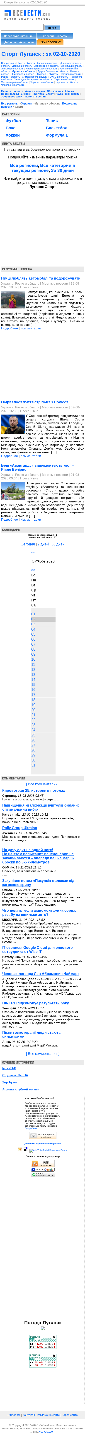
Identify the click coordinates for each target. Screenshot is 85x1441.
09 (33, 654)
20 (33, 710)
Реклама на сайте (48, 1415)
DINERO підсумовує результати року (35, 1003)
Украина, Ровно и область (20, 283)
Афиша (69, 91)
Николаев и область (24, 74)
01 (33, 614)
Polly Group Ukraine (19, 828)
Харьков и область (48, 63)
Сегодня (28, 544)
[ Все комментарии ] (42, 784)
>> (33, 570)
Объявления (55, 91)
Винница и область (72, 65)
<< (33, 553)
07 (33, 644)
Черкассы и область (42, 82)
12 (33, 670)
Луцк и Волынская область (53, 71)
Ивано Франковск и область (42, 68)
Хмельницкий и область (15, 82)
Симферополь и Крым (35, 76)
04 (33, 629)
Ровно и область (11, 76)
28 (33, 750)
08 (33, 649)
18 (33, 700)
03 (33, 624)
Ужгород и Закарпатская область (33, 79)
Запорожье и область (46, 65)
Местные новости (12, 91)
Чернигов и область (67, 82)
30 (33, 760)
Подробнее (9, 328)
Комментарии (31, 328)
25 (33, 735)
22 (33, 720)
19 (33, 705)
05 (33, 634)
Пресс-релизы (10, 93)
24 (33, 730)
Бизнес (25, 93)
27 (33, 745)
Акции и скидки (35, 91)
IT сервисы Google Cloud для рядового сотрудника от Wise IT (37, 950)
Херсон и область (64, 79)
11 (33, 665)
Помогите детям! (35, 96)
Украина (26, 103)
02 (33, 619)
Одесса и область (47, 74)
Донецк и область (22, 65)
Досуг (19, 96)
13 (33, 675)
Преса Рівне (29, 287)
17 (33, 695)
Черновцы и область (12, 85)
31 (33, 765)
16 (33, 690)
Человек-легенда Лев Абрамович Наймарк (40, 974)
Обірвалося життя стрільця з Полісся (34, 402)
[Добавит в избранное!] (20, 1150)
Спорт (49, 93)
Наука (59, 93)
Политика (38, 93)
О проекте (14, 1415)
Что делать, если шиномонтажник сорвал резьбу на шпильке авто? (40, 913)
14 (33, 680)
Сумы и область (59, 76)
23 (33, 725)
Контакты (29, 1415)
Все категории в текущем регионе (43, 168)
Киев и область (27, 63)
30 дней (58, 544)
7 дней (43, 544)
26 (33, 740)
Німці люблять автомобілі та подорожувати (40, 278)
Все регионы (8, 63)
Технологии (72, 93)
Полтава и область (71, 74)
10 (33, 659)
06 (33, 639)
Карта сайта (70, 1415)
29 (33, 755)
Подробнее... (32, 1128)
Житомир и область (12, 68)
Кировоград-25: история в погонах (33, 790)
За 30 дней (62, 170)
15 (33, 685)
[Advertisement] (43, 227)
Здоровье (7, 96)
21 (33, 715)
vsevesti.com (47, 1431)
